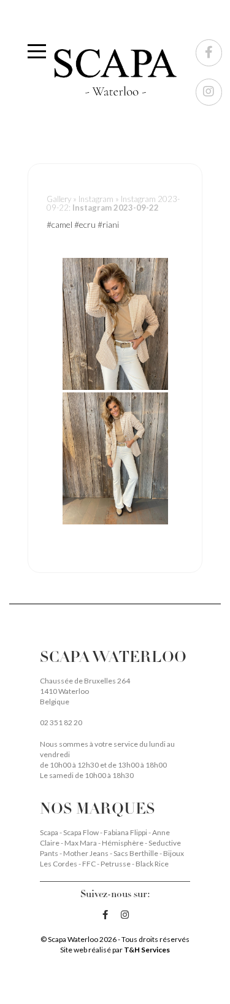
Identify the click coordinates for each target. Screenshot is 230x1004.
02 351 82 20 (61, 722)
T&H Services (147, 949)
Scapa (49, 832)
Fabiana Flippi (126, 832)
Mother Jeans (86, 853)
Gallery (59, 199)
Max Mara (81, 842)
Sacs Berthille (136, 853)
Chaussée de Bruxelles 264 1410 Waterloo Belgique (85, 691)
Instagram (96, 199)
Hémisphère (123, 842)
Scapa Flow (81, 832)
